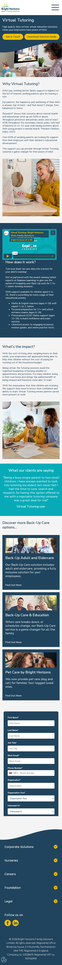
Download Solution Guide (41, 36)
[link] (11, 7)
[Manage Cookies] (4, 959)
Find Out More (13, 585)
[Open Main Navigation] (55, 8)
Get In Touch (13, 36)
